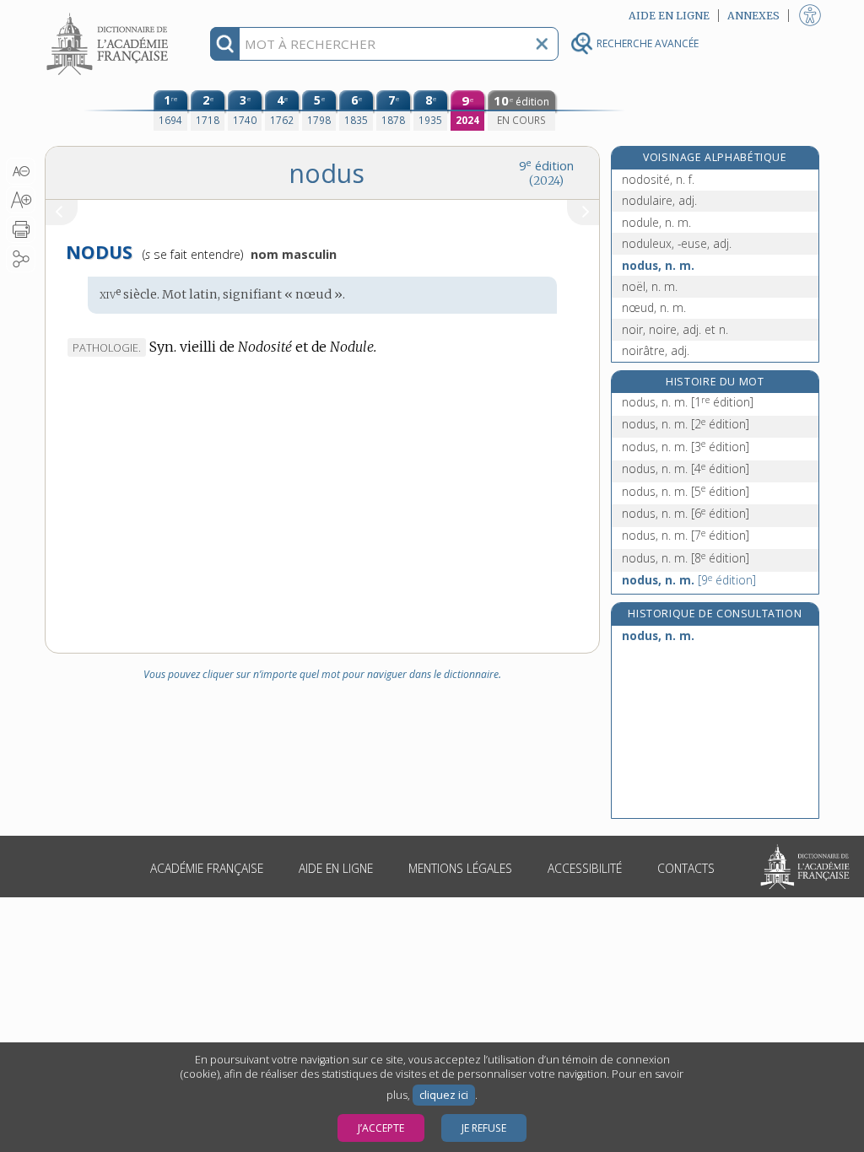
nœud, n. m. (654, 307)
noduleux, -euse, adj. (677, 243)
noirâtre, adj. (655, 350)
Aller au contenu (109, 14)
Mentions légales (460, 868)
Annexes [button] (753, 15)
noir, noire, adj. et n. (675, 329)
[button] (20, 171)
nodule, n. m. (656, 222)
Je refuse (484, 1128)
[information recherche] (225, 44)
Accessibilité (585, 868)
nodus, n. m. (658, 265)
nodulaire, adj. (659, 200)
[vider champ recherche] (542, 44)
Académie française (206, 868)
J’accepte (381, 1128)
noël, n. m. (650, 286)
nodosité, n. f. (658, 179)
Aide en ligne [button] (669, 15)
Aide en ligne (336, 868)
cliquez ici (443, 1095)
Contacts (686, 868)
